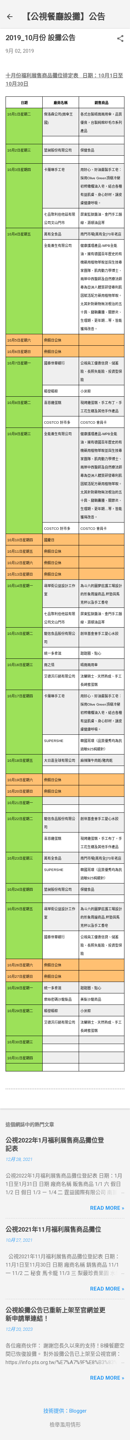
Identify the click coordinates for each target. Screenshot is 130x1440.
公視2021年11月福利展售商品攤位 (53, 1229)
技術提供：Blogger (65, 1411)
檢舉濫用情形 (65, 1425)
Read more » (107, 1208)
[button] (120, 39)
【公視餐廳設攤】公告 (63, 16)
